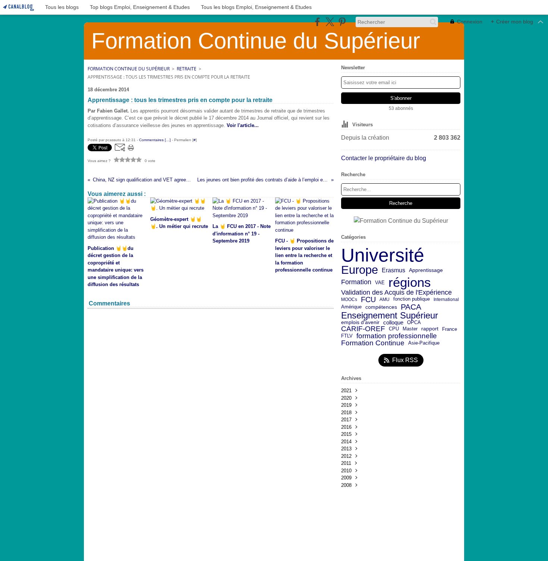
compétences (381, 307)
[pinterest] (342, 22)
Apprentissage (426, 270)
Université (382, 255)
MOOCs (349, 299)
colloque (393, 323)
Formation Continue (372, 343)
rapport (429, 329)
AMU (384, 299)
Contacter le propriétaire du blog (383, 158)
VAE (380, 282)
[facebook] (317, 22)
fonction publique (411, 299)
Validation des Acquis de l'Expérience (396, 292)
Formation (356, 282)
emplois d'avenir (360, 322)
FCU (368, 299)
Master (410, 328)
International (446, 299)
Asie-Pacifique (424, 343)
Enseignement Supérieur (389, 315)
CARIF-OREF (363, 328)
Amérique (351, 307)
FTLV (347, 336)
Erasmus (393, 270)
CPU (394, 329)
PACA (411, 307)
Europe (359, 270)
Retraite (186, 69)
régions (409, 282)
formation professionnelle (396, 336)
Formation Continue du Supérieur (129, 69)
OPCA (414, 322)
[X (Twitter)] (329, 22)
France (449, 329)
